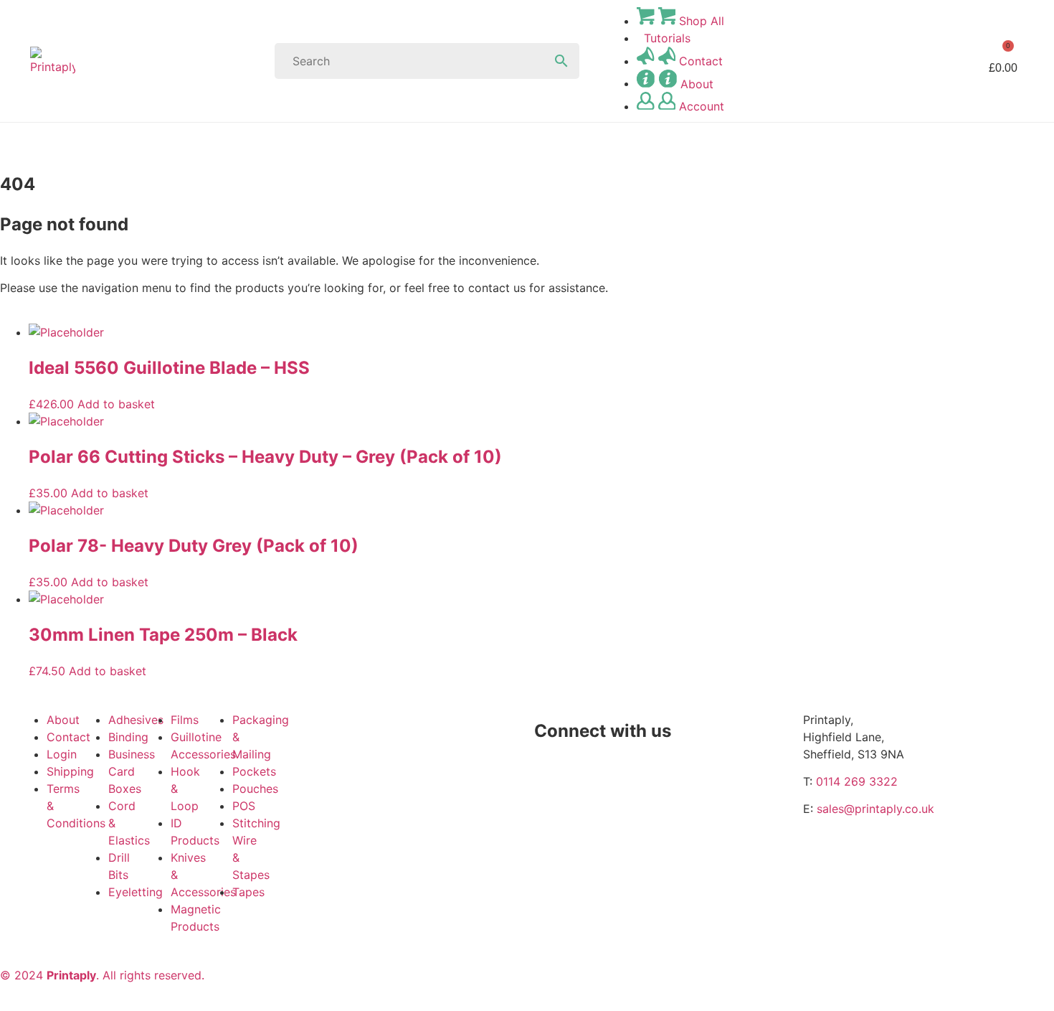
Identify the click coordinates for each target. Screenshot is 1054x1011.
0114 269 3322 (857, 781)
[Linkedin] (552, 790)
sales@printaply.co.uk (875, 808)
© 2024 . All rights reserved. (102, 975)
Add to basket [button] (116, 404)
